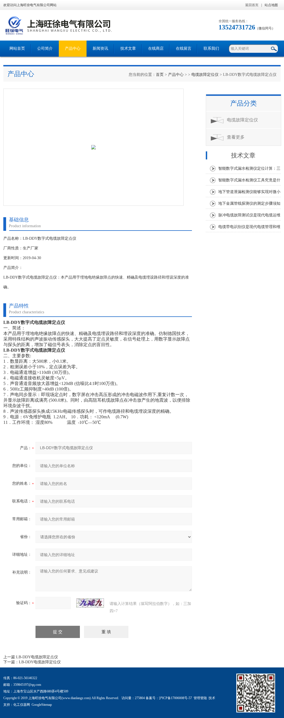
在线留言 (183, 48)
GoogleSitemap (42, 705)
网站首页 (17, 48)
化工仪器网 (21, 705)
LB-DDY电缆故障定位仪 (40, 662)
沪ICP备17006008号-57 (175, 698)
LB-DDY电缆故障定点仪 (37, 657)
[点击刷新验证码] (90, 603)
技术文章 (128, 48)
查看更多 (236, 137)
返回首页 (251, 5)
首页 (160, 74)
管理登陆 (200, 698)
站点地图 (271, 5)
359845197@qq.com (27, 685)
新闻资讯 (100, 48)
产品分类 (243, 103)
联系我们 (211, 48)
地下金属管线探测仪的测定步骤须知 (249, 203)
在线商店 (156, 48)
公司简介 (45, 48)
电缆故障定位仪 (205, 74)
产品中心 (72, 48)
